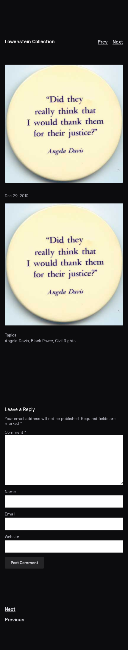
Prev (103, 42)
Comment (15, 432)
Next (118, 42)
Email (10, 514)
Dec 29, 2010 (16, 195)
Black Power (42, 340)
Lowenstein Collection (30, 41)
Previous (14, 620)
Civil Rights (65, 340)
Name (10, 491)
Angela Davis (17, 340)
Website (12, 536)
